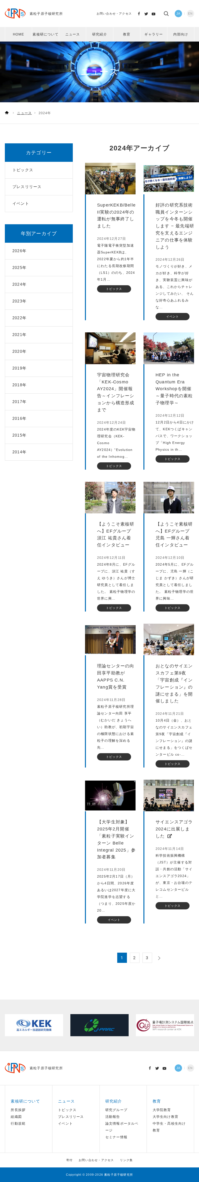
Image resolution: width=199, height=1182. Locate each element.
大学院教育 (162, 1110)
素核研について (45, 34)
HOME (18, 34)
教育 (126, 34)
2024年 (19, 284)
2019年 (19, 368)
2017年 (19, 402)
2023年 (19, 301)
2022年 (19, 318)
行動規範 (18, 1123)
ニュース (72, 34)
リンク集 (126, 1160)
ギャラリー (153, 34)
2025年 (19, 268)
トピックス (67, 1110)
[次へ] (158, 958)
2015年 (19, 435)
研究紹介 (99, 34)
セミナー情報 (116, 1137)
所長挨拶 (18, 1110)
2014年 (19, 452)
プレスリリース (71, 1117)
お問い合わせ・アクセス (114, 13)
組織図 (16, 1117)
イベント (65, 1123)
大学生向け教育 (165, 1117)
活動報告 (112, 1117)
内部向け (180, 34)
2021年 (19, 335)
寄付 (69, 1160)
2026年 (19, 251)
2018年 (19, 385)
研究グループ (116, 1110)
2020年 (19, 351)
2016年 (19, 418)
